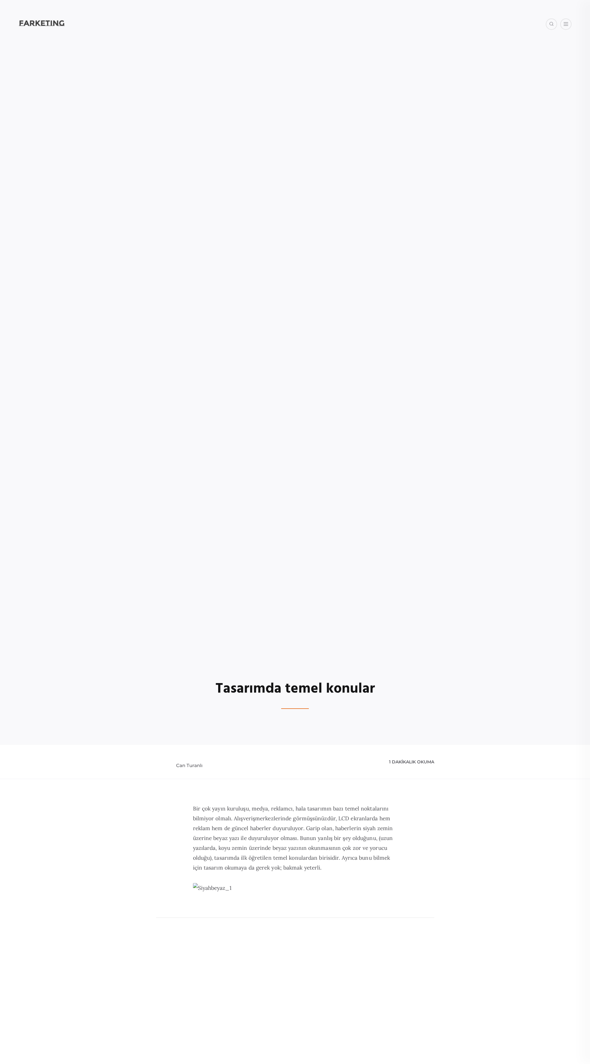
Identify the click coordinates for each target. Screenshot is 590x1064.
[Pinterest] (496, 55)
